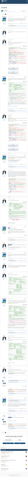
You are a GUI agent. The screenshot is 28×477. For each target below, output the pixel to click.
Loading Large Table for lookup (4, 468)
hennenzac (3, 469)
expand (23, 81)
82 (5, 384)
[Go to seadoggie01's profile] (2, 11)
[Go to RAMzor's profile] (26, 464)
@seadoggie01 (9, 417)
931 (3, 23)
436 (3, 205)
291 (3, 36)
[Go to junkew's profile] (26, 468)
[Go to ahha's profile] (4, 33)
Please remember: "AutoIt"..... (11, 389)
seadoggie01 (5, 10)
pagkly (16, 380)
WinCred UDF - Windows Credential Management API (7, 451)
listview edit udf (3, 464)
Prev (2, 432)
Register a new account (8, 443)
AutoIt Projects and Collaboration (12, 11)
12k (3, 384)
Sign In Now (19, 443)
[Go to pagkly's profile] (4, 370)
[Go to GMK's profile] (4, 201)
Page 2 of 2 (8, 432)
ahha (4, 30)
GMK (4, 198)
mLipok (4, 377)
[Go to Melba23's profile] (26, 456)
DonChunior (3, 452)
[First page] (1, 14)
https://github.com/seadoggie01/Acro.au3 (14, 160)
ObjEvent (9, 119)
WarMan (3, 456)
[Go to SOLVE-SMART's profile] (26, 460)
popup (25, 81)
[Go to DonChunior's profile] (26, 452)
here (21, 18)
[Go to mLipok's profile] (4, 380)
